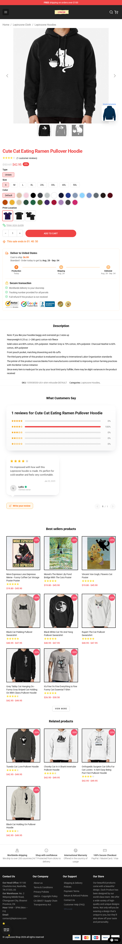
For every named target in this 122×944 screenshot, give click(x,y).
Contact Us (69, 900)
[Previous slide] (7, 75)
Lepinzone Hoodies (45, 24)
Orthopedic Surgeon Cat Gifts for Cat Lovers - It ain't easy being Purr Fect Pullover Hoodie (98, 769)
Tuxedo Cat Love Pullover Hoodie (22, 766)
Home (6, 24)
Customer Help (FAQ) (74, 904)
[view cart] (116, 12)
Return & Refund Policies (76, 895)
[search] (111, 12)
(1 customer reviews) (27, 158)
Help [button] (116, 940)
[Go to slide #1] (44, 130)
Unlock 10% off (6, 930)
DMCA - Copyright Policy (46, 896)
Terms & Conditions (43, 887)
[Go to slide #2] (61, 130)
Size (5, 180)
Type (5, 169)
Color (5, 190)
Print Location (10, 208)
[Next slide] (114, 75)
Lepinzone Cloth (22, 24)
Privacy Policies (41, 892)
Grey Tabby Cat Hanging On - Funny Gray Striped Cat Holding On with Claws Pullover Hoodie (21, 689)
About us (38, 883)
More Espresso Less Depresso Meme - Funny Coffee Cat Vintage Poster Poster (22, 577)
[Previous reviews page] (97, 506)
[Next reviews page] (113, 506)
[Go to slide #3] (77, 130)
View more (61, 709)
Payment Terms (71, 891)
